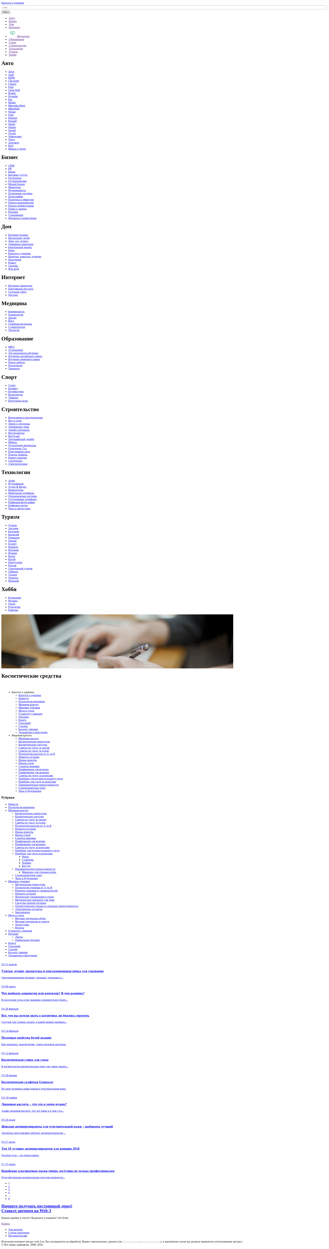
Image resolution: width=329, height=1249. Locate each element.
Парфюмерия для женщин (34, 772)
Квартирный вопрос (20, 247)
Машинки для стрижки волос (39, 872)
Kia (10, 99)
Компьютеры (15, 489)
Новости (24, 698)
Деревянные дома (18, 426)
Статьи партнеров (18, 1232)
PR (10, 168)
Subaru (12, 127)
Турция (12, 574)
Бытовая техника (18, 234)
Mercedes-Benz (16, 105)
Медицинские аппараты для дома (34, 899)
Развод (12, 262)
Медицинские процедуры (30, 884)
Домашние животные (20, 244)
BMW (11, 77)
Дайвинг (13, 397)
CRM (11, 165)
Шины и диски (17, 148)
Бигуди (26, 865)
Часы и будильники (30, 791)
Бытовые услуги (17, 174)
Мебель (12, 442)
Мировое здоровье (29, 707)
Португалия (15, 562)
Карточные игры (18, 400)
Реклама (13, 211)
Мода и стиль (26, 710)
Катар (11, 556)
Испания (13, 550)
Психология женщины (32, 701)
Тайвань (13, 571)
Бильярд (13, 388)
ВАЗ (10, 145)
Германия (13, 537)
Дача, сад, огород (18, 241)
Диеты (19, 936)
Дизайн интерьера (18, 429)
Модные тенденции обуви (30, 918)
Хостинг (13, 294)
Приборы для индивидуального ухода (41, 778)
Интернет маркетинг (20, 285)
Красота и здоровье (12, 2)
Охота (11, 603)
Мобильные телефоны (21, 493)
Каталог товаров (28, 729)
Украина (13, 577)
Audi (11, 74)
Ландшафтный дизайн (21, 439)
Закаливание (22, 912)
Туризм (12, 525)
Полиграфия (15, 196)
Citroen (12, 84)
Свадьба (13, 265)
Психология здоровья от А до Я (33, 887)
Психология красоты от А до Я (37, 753)
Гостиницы (14, 177)
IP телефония (15, 483)
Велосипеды (15, 394)
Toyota (12, 133)
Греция (12, 540)
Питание (24, 716)
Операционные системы (22, 496)
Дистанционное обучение (23, 353)
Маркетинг (14, 187)
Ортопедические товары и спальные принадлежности (46, 906)
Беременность (16, 311)
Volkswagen (15, 136)
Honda (12, 93)
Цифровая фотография (21, 502)
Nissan (12, 111)
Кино (11, 250)
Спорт (12, 385)
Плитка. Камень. (18, 454)
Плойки (26, 862)
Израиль (13, 546)
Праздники (14, 259)
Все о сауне (15, 420)
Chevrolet (13, 80)
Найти (6, 12)
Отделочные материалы (22, 445)
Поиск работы (16, 362)
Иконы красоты (28, 760)
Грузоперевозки (17, 181)
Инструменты (16, 433)
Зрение (12, 317)
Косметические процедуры (34, 741)
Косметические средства (33, 744)
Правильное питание (27, 940)
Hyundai (13, 96)
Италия (12, 553)
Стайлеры (28, 859)
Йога (11, 320)
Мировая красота (29, 704)
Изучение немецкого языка (24, 359)
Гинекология (15, 314)
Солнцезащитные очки (32, 787)
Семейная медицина (20, 323)
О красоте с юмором (30, 713)
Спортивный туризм (20, 568)
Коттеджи (14, 436)
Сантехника (15, 460)
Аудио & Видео (17, 486)
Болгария (13, 531)
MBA (11, 346)
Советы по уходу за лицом (34, 747)
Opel (11, 114)
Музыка (12, 600)
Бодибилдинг (16, 391)
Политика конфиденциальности (142, 1241)
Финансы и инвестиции (22, 218)
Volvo (11, 139)
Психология (15, 365)
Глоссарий (25, 723)
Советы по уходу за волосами (36, 775)
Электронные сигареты (28, 909)
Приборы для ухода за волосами (37, 781)
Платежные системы (20, 193)
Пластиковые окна (19, 451)
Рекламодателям (17, 1235)
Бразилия (13, 534)
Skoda (11, 124)
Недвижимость (17, 190)
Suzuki (12, 130)
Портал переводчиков (21, 205)
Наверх (5, 1223)
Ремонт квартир (17, 457)
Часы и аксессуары (19, 508)
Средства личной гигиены (30, 903)
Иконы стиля (26, 763)
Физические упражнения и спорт (34, 896)
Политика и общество (21, 199)
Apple (11, 480)
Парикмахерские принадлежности (39, 784)
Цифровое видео (18, 505)
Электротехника (17, 463)
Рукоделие (14, 606)
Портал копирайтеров (21, 202)
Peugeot (12, 117)
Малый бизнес (16, 184)
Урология (13, 330)
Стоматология (16, 327)
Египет (12, 543)
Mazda (12, 102)
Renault (12, 121)
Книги (22, 719)
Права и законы (17, 208)
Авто (11, 71)
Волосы (19, 927)
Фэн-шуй (13, 268)
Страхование (15, 215)
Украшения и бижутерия (33, 732)
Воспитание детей (19, 238)
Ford (10, 87)
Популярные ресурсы (20, 288)
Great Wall (14, 90)
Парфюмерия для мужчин (34, 769)
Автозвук (13, 142)
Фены (25, 856)
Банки (11, 171)
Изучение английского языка (25, 356)
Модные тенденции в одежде (32, 921)
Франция (13, 580)
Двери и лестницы (19, 423)
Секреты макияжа (29, 766)
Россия (12, 565)
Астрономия (15, 350)
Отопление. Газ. (17, 448)
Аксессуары (22, 924)
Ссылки (23, 726)
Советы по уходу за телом (34, 750)
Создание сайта (17, 291)
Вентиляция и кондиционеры (25, 417)
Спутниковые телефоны (22, 499)
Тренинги (14, 368)
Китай (12, 559)
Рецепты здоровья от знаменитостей (36, 890)
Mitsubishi (14, 108)
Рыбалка (13, 610)
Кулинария (14, 597)
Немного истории (29, 757)
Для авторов (15, 1229)
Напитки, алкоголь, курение (24, 256)
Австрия (13, 528)
